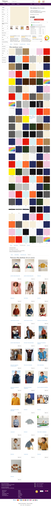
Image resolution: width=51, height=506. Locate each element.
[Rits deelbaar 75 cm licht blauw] (26, 239)
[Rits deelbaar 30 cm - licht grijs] (12, 89)
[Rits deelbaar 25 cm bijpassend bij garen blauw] (12, 59)
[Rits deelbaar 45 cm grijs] (46, 149)
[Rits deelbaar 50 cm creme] (26, 157)
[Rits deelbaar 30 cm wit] (40, 66)
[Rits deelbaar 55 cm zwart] (40, 172)
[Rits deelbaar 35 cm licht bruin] (40, 96)
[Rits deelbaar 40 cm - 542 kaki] (33, 126)
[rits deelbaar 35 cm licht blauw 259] (19, 96)
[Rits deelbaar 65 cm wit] (19, 217)
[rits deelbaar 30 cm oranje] (33, 74)
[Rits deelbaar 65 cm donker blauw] (26, 217)
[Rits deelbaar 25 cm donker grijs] (19, 66)
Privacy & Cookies (29, 503)
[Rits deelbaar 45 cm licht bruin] (46, 142)
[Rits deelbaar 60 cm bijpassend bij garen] (26, 202)
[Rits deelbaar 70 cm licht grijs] (40, 239)
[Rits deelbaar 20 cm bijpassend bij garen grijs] (19, 51)
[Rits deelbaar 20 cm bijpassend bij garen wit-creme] (12, 51)
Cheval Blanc (4, 35)
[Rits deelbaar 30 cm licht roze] (12, 74)
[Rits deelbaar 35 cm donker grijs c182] (33, 96)
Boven (11, 44)
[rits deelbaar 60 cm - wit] (33, 187)
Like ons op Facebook (40, 483)
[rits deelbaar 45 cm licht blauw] (33, 142)
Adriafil (3, 30)
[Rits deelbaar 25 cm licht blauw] (19, 59)
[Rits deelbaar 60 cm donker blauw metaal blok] (33, 202)
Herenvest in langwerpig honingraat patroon (14, 366)
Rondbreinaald (4, 494)
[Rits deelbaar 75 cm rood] (19, 239)
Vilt (2, 26)
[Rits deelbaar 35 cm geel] (12, 81)
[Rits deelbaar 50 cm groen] (19, 172)
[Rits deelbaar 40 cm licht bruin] (19, 119)
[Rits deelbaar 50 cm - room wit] (19, 157)
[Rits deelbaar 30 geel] (46, 74)
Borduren (3, 9)
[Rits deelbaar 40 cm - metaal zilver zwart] (26, 134)
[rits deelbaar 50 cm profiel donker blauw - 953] (33, 164)
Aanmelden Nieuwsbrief (5, 487)
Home (4, 4)
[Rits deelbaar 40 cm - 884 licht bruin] (46, 126)
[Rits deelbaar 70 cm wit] (40, 224)
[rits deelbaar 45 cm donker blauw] (12, 142)
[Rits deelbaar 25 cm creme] (40, 59)
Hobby (3, 18)
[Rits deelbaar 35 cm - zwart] (33, 104)
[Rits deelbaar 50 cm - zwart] (33, 172)
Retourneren (4, 491)
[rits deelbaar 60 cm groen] (46, 187)
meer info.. (39, 10)
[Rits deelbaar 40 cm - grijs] (12, 134)
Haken (3, 16)
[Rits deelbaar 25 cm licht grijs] (33, 59)
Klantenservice (4, 490)
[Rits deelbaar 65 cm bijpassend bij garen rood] (40, 217)
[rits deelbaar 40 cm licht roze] (26, 111)
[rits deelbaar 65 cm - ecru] (26, 224)
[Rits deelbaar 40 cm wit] (12, 111)
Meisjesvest (12, 298)
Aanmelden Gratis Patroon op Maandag (7, 488)
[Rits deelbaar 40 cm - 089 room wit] (19, 126)
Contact (3, 492)
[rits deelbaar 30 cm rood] (19, 74)
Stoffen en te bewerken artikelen (5, 23)
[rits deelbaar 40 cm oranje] (46, 111)
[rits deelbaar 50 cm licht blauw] (19, 164)
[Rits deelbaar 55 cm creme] (12, 179)
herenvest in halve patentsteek (29, 342)
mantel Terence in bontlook (15, 320)
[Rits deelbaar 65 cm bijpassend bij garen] (12, 217)
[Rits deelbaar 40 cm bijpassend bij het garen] (33, 119)
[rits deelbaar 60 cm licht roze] (12, 194)
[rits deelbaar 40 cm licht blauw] (33, 111)
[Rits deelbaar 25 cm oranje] (26, 59)
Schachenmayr (4, 57)
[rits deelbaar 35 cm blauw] (40, 89)
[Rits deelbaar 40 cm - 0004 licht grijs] (40, 119)
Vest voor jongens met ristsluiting (42, 387)
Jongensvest (13, 431)
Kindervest (39, 275)
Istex (2, 44)
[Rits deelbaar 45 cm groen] (26, 149)
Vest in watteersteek (40, 365)
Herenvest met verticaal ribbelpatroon (27, 388)
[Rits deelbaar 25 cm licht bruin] (12, 66)
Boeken (18, 4)
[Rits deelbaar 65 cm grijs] (19, 224)
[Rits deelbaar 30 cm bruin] (26, 81)
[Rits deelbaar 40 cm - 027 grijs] (12, 126)
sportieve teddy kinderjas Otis (15, 275)
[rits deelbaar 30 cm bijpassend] (46, 81)
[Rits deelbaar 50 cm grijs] (26, 172)
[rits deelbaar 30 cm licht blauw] (26, 74)
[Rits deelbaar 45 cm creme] (46, 134)
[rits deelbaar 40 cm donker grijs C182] (12, 119)
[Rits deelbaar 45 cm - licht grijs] (33, 149)
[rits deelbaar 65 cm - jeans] (46, 209)
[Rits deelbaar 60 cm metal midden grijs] (12, 202)
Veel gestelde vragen (5, 493)
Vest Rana (39, 298)
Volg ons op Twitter (39, 485)
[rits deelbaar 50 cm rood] (12, 164)
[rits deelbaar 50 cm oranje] (26, 164)
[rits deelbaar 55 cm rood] (26, 179)
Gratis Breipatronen (5, 495)
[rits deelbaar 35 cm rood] (12, 96)
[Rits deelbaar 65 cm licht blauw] (46, 217)
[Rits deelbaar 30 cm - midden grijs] (19, 89)
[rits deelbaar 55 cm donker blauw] (46, 172)
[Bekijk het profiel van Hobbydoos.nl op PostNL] (41, 491)
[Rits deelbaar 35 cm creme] (26, 89)
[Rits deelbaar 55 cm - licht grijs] (19, 187)
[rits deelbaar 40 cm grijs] (40, 134)
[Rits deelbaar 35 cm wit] (33, 89)
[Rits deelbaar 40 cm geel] (26, 119)
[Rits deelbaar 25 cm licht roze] (40, 51)
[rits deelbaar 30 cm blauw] (46, 66)
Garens (3, 28)
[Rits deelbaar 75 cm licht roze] (46, 232)
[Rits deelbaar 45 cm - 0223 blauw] (19, 149)
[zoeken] (33, 1)
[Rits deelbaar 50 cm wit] (33, 157)
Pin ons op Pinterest (40, 486)
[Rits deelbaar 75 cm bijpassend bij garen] (33, 232)
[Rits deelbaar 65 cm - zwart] (40, 209)
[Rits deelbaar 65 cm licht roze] (33, 217)
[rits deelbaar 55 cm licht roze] (19, 179)
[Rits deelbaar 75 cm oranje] (12, 239)
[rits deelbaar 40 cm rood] (40, 111)
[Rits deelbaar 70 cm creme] (33, 224)
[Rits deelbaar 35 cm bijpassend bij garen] (12, 104)
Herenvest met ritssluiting (28, 365)
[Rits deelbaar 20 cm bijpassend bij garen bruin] (26, 51)
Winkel (8, 4)
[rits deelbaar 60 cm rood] (19, 194)
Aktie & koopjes (4, 62)
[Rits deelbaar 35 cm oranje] (26, 96)
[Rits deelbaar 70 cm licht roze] (12, 232)
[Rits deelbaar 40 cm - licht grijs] (19, 134)
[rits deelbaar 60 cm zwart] (40, 194)
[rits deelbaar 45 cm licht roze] (19, 142)
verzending (35, 24)
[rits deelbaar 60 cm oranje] (33, 194)
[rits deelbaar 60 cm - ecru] (46, 202)
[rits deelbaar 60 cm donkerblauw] (40, 187)
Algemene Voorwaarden (22, 503)
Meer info (19, 278)
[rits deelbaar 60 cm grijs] (26, 187)
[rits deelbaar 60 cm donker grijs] (46, 194)
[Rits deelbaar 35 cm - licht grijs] (26, 104)
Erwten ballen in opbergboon (41, 431)
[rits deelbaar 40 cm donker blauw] (19, 111)
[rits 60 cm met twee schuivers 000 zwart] (12, 209)
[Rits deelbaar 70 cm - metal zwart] (26, 232)
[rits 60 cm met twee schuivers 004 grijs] (19, 209)
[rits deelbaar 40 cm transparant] (40, 104)
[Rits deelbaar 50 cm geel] (12, 172)
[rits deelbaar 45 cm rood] (26, 142)
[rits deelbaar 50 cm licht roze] (46, 157)
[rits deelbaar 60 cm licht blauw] (26, 194)
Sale (31, 4)
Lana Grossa (3, 48)
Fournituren (3, 14)
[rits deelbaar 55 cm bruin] (46, 179)
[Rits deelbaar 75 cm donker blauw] (40, 232)
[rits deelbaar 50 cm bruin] (40, 164)
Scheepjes (19, 497)
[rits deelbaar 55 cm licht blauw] (33, 179)
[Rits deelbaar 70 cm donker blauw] (46, 224)
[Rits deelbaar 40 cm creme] (46, 104)
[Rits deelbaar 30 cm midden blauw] (19, 81)
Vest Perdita (26, 298)
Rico (2, 55)
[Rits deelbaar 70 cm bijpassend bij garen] (46, 239)
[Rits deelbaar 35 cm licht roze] (46, 89)
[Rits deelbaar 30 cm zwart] (26, 66)
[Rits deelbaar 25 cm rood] (46, 51)
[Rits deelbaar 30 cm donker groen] (40, 81)
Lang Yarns (20, 495)
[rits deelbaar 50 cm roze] (46, 164)
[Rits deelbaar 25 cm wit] (33, 51)
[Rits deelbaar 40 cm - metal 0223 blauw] (46, 119)
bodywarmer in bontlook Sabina (42, 320)
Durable (3, 39)
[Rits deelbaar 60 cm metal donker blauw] (19, 202)
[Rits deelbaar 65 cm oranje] (12, 224)
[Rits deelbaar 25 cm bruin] (46, 59)
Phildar (3, 53)
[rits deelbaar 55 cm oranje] (40, 179)
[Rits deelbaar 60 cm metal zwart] (33, 209)
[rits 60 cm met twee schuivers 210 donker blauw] (26, 209)
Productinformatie (22, 44)
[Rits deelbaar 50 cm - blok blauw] (12, 157)
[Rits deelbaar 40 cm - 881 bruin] (40, 126)
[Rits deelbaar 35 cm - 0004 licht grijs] (46, 96)
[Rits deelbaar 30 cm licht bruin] (40, 74)
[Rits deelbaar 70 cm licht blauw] (19, 232)
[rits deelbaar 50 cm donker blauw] (40, 157)
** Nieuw (3, 7)
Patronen (13, 4)
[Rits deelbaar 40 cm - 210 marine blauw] (26, 126)
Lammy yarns (4, 46)
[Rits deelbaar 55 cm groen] (12, 187)
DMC (2, 37)
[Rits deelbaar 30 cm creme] (33, 66)
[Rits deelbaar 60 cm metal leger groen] (40, 202)
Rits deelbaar (16, 44)
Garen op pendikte (37, 4)
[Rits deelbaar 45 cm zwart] (40, 149)
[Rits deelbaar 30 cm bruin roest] (33, 81)
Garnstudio (20, 493)
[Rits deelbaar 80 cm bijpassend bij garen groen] (33, 239)
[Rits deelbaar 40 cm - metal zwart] (33, 134)
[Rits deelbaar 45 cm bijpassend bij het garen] (12, 149)
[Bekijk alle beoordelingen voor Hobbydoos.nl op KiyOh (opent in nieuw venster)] (39, 2)
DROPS (19, 491)
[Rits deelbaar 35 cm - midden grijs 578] (19, 104)
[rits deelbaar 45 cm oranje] (40, 142)
